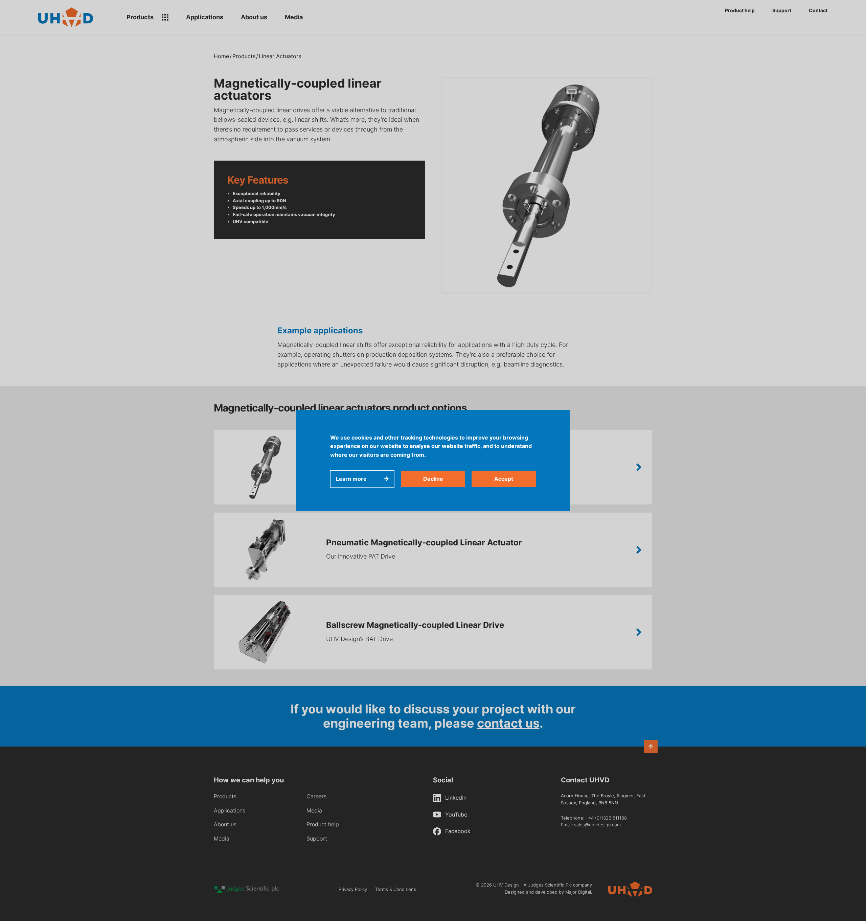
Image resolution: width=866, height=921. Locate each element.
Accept (503, 478)
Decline (433, 478)
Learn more (351, 478)
